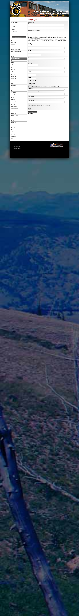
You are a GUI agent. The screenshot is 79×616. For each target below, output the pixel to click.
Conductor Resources (14, 67)
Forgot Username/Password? (36, 30)
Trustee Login (13, 94)
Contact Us (13, 56)
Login (12, 138)
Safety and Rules (13, 113)
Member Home (13, 60)
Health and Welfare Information (15, 49)
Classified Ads (13, 134)
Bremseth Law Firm (14, 81)
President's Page (13, 76)
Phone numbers (13, 85)
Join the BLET (13, 44)
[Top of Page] (50, 150)
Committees (13, 120)
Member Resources (15, 58)
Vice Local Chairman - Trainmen (15, 74)
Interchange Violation (14, 106)
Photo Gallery (13, 47)
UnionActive (19, 148)
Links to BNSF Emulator (14, 115)
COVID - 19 (13, 88)
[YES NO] (30, 84)
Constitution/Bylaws (14, 101)
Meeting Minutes (13, 136)
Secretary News (13, 92)
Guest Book (13, 54)
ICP (12, 83)
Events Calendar (13, 118)
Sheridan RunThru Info (14, 108)
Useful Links (13, 124)
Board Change (13, 69)
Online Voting (13, 99)
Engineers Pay (13, 104)
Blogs (12, 131)
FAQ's (12, 129)
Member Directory (13, 127)
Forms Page (13, 97)
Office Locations (13, 42)
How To (12, 62)
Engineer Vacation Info (14, 71)
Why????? (12, 64)
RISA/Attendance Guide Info (15, 111)
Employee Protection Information (16, 51)
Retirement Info (13, 122)
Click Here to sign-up (15, 31)
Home (12, 40)
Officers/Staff (13, 90)
